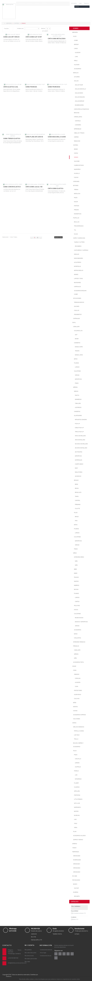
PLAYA (74, 831)
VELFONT (76, 888)
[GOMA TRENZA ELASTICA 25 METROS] (12, 135)
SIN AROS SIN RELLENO (81, 448)
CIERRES (76, 137)
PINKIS (76, 383)
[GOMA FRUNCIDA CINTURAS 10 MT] (35, 84)
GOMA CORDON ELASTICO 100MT (12, 187)
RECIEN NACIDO (79, 617)
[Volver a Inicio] (2, 23)
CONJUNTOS (77, 638)
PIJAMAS (76, 363)
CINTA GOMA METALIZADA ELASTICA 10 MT (56, 39)
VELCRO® (76, 161)
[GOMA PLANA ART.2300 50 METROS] (35, 134)
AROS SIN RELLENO (80, 439)
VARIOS (74, 722)
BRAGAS (76, 480)
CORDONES (76, 181)
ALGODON (77, 52)
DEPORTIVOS (78, 379)
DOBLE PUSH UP (79, 427)
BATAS (75, 359)
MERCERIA (75, 32)
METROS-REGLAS (78, 270)
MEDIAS (76, 391)
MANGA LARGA (79, 355)
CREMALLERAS (78, 116)
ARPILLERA (77, 791)
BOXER (77, 338)
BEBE (75, 569)
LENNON (77, 762)
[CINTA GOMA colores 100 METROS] (34, 184)
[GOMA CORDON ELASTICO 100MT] (12, 184)
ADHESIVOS (78, 476)
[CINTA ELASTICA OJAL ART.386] (12, 84)
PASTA (75, 197)
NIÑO (76, 565)
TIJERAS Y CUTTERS (79, 242)
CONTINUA (78, 120)
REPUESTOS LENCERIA (81, 419)
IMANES (76, 274)
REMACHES (77, 141)
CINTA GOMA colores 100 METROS (34, 187)
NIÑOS (75, 553)
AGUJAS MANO (79, 93)
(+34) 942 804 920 (13, 958)
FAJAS (75, 512)
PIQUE (75, 754)
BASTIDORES (77, 282)
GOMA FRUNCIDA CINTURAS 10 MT (31, 87)
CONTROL (77, 500)
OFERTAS (74, 843)
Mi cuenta (29, 945)
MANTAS (76, 581)
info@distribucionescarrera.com (17, 963)
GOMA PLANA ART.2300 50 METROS (34, 137)
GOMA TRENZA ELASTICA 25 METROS (11, 138)
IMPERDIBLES (77, 129)
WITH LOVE (77, 803)
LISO (76, 775)
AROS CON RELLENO (80, 435)
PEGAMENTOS (77, 314)
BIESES (76, 149)
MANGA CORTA (79, 346)
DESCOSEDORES (78, 258)
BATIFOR (76, 811)
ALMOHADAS (77, 694)
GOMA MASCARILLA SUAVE (57, 137)
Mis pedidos (28, 949)
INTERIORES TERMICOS (79, 642)
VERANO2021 (76, 864)
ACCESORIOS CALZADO (79, 835)
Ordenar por (20, 28)
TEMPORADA (75, 851)
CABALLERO (76, 326)
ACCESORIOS (77, 68)
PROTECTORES (78, 690)
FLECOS (76, 177)
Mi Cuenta (74, 3)
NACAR (76, 201)
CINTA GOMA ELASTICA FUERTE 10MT (55, 188)
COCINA (75, 710)
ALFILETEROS (77, 262)
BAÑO (74, 702)
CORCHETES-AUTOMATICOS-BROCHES (81, 110)
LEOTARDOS (78, 407)
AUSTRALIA (78, 767)
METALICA (75, 72)
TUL (75, 230)
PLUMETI (76, 783)
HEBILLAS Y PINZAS (79, 133)
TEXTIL (74, 322)
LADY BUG (76, 735)
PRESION (76, 209)
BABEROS (76, 585)
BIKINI (76, 484)
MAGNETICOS (77, 213)
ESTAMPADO (78, 779)
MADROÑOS (77, 169)
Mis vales (27, 961)
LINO (75, 819)
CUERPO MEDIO (79, 464)
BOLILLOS (76, 222)
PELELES (76, 577)
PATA (76, 520)
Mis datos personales (31, 958)
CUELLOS (76, 310)
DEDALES (76, 254)
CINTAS (76, 153)
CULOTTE (77, 508)
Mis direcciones (29, 955)
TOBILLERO (78, 403)
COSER (76, 40)
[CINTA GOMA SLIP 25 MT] (35, 34)
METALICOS (77, 193)
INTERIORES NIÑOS (79, 557)
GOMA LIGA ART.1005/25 (11, 37)
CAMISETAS (77, 342)
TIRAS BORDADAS (78, 226)
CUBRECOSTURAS (79, 165)
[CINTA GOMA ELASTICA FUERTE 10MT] (57, 185)
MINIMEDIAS (78, 399)
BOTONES (75, 185)
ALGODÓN (77, 682)
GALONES (76, 306)
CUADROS (76, 787)
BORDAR (76, 44)
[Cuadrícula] (11, 28)
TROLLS (76, 739)
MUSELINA (77, 815)
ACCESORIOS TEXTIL (78, 662)
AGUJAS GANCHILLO (80, 89)
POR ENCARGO (76, 880)
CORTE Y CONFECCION (79, 238)
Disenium (8, 976)
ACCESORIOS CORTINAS (79, 714)
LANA (76, 56)
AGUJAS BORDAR (79, 101)
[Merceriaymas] (8, 11)
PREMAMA (77, 504)
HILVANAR (76, 64)
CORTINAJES (76, 318)
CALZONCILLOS (78, 330)
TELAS (74, 750)
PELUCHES (77, 605)
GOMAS (76, 157)
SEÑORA (75, 387)
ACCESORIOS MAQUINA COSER (80, 292)
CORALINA (77, 678)
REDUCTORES (78, 472)
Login (80, 3)
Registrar (86, 3)
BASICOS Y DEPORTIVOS (81, 621)
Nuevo (75, 919)
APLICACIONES (77, 298)
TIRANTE (77, 350)
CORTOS (77, 601)
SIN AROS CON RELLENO (81, 443)
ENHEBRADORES (79, 105)
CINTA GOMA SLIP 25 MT (34, 37)
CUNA (76, 686)
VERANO (77, 375)
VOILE (75, 823)
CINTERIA (75, 145)
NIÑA (76, 561)
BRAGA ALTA (78, 492)
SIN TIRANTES (78, 452)
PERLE (75, 60)
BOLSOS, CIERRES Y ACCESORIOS (78, 744)
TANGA (77, 496)
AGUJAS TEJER (79, 85)
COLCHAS (76, 698)
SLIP (76, 334)
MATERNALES (78, 460)
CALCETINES (77, 371)
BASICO (75, 884)
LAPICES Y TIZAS (78, 278)
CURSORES (78, 125)
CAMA (74, 670)
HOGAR (74, 666)
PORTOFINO (77, 795)
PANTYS (77, 395)
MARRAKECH (77, 807)
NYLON (76, 234)
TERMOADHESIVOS (79, 302)
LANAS (76, 48)
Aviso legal (43, 952)
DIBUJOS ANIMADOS (78, 727)
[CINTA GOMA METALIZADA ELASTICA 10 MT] (57, 35)
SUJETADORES (78, 415)
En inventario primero (79, 913)
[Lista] (14, 28)
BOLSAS (76, 589)
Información (46, 945)
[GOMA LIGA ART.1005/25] (13, 34)
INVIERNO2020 (77, 860)
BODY (76, 468)
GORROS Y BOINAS (78, 839)
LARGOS (77, 367)
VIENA (75, 827)
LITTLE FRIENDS (78, 799)
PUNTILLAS (76, 218)
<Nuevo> (74, 847)
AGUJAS (76, 80)
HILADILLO (77, 173)
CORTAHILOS (77, 286)
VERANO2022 (76, 868)
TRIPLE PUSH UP (79, 431)
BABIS (75, 573)
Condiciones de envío (46, 949)
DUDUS (76, 609)
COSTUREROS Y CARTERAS (81, 250)
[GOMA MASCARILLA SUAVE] (57, 134)
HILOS (74, 36)
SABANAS (76, 674)
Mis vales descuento (30, 952)
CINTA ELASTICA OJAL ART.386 (10, 87)
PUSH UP (77, 423)
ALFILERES (77, 76)
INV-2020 (74, 876)
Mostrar (43, 28)
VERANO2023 (76, 872)
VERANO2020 (76, 855)
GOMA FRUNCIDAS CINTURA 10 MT (54, 87)
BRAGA (77, 488)
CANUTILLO (78, 758)
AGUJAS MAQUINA (80, 97)
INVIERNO (75, 892)
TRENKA (76, 189)
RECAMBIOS (78, 246)
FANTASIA (76, 205)
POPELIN (76, 771)
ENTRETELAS (77, 266)
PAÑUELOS (76, 646)
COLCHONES (76, 718)
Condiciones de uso (45, 955)
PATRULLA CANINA (79, 731)
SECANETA (77, 896)
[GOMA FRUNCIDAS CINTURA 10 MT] (57, 84)
